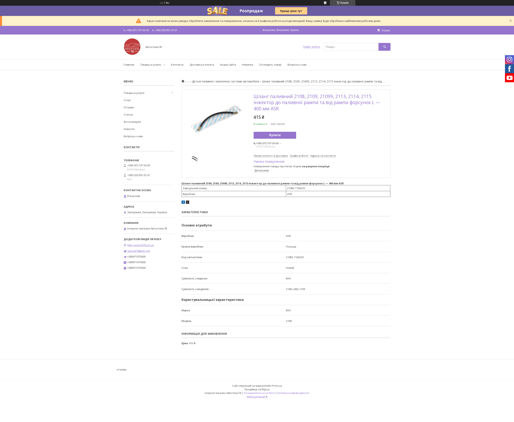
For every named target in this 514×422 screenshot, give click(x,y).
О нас (127, 100)
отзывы (122, 369)
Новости (129, 129)
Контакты (177, 64)
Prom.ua (277, 386)
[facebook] (183, 203)
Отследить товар (270, 64)
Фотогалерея (132, 122)
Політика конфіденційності (293, 393)
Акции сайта (228, 64)
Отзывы (129, 107)
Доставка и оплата (202, 64)
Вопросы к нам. (297, 64)
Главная (129, 64)
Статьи (128, 114)
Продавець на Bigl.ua (257, 389)
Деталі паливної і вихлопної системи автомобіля (225, 81)
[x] (187, 203)
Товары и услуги (150, 64)
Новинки (247, 64)
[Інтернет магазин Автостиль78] (132, 54)
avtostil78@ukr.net (138, 251)
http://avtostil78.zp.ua (140, 245)
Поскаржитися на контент (259, 393)
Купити (275, 135)
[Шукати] (384, 47)
